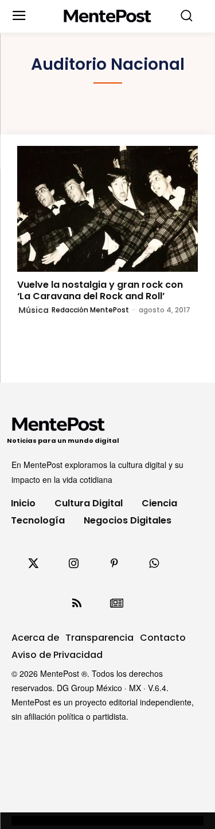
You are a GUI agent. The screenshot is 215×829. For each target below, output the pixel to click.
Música (33, 310)
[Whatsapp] (154, 563)
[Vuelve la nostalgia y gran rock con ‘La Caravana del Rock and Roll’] (107, 209)
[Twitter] (34, 563)
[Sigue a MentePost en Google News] (117, 603)
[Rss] (77, 603)
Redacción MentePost (90, 310)
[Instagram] (74, 563)
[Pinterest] (114, 563)
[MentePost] (107, 16)
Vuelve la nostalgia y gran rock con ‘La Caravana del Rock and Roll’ (100, 290)
